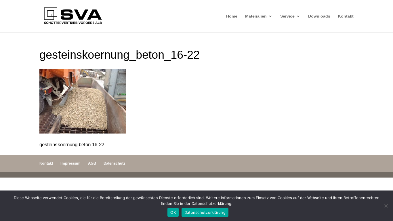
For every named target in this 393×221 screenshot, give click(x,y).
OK (173, 212)
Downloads (319, 16)
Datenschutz (114, 163)
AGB (92, 163)
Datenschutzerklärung (205, 212)
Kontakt (346, 16)
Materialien (256, 16)
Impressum (70, 163)
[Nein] (386, 206)
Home (231, 16)
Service (287, 16)
